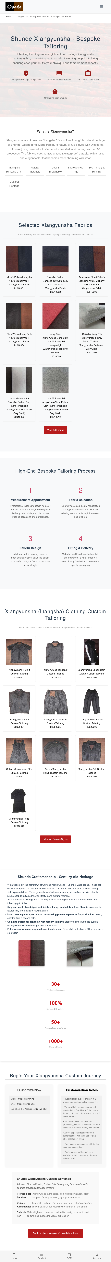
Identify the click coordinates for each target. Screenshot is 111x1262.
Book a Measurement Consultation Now (55, 1233)
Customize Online (26, 1098)
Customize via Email (26, 1103)
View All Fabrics (55, 430)
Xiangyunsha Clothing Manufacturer (32, 16)
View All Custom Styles (55, 839)
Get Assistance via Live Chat (34, 1108)
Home (9, 16)
